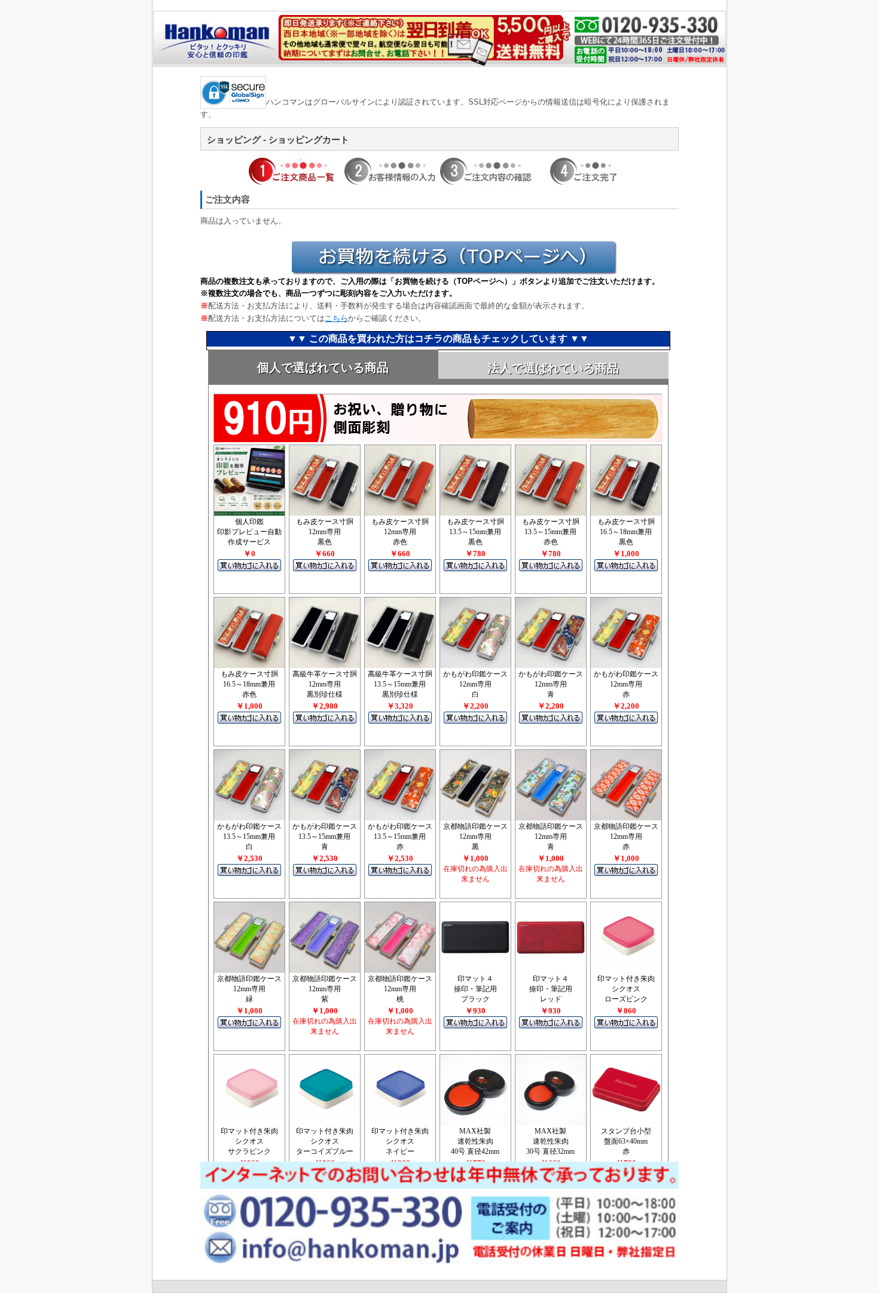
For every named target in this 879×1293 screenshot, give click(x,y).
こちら (336, 318)
